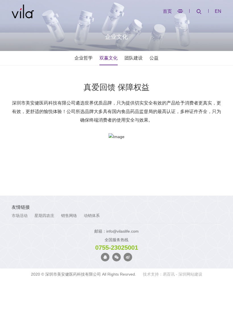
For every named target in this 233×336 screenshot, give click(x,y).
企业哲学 (83, 58)
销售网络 (69, 215)
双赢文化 (108, 58)
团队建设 (133, 58)
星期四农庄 (44, 215)
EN (218, 11)
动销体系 (92, 215)
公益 (154, 58)
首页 (167, 11)
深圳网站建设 (190, 274)
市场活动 (20, 215)
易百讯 (169, 274)
